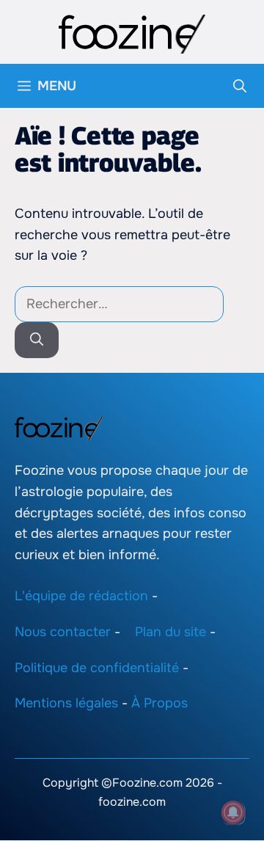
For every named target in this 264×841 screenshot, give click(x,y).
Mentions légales (66, 704)
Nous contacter (63, 632)
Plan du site (170, 632)
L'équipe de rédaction (81, 596)
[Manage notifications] (233, 812)
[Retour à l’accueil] (132, 33)
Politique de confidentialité (97, 668)
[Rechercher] (37, 340)
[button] (240, 86)
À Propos (159, 704)
